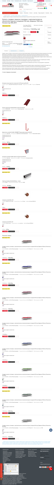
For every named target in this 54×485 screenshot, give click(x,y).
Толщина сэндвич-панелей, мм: (8, 253)
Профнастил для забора (20, 452)
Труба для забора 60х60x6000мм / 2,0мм (11, 181)
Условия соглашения (6, 456)
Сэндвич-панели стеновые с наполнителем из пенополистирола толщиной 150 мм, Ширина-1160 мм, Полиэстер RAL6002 (26, 375)
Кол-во (24, 31)
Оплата (12, 0)
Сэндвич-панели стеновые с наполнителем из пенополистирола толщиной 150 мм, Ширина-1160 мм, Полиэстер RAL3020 (26, 324)
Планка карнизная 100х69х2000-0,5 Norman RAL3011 (13, 107)
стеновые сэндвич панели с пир (37, 442)
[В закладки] (48, 25)
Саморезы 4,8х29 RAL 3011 (8, 199)
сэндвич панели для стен (39, 441)
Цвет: (3, 86)
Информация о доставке (7, 453)
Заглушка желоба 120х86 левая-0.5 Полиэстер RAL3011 (14, 156)
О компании (4, 0)
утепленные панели (5, 443)
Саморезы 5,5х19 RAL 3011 (7, 221)
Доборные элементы (32, 454)
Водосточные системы (32, 456)
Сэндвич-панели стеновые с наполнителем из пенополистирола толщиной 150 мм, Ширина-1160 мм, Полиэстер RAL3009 (26, 247)
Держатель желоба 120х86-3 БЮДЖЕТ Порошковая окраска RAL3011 (17, 132)
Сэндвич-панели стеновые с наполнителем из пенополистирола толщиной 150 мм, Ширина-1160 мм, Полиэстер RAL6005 (26, 400)
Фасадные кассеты (31, 453)
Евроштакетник (31, 451)
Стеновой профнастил (19, 453)
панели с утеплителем (13, 443)
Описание (6, 50)
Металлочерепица (19, 457)
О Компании (26, 12)
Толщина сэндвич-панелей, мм (29, 40)
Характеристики (14, 50)
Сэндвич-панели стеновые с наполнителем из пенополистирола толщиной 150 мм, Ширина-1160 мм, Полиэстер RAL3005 (26, 298)
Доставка (8, 0)
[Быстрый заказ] (37, 32)
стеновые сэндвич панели (20, 441)
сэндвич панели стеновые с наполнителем (25, 443)
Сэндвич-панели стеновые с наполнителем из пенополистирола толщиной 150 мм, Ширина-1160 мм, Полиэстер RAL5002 (26, 273)
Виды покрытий (30, 0)
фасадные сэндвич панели (38, 443)
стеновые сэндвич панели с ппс (26, 442)
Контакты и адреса (41, 0)
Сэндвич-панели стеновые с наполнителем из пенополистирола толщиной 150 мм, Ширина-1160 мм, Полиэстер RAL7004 (26, 426)
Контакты (47, 12)
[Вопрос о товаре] (45, 25)
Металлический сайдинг (32, 452)
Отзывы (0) (21, 50)
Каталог (31, 12)
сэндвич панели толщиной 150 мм (9, 441)
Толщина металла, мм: (6, 88)
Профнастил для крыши (20, 451)
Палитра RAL (25, 0)
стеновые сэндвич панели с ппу (14, 442)
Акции (51, 12)
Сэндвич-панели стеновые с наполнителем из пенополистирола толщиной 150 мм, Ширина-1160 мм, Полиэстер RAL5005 (26, 349)
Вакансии (40, 2)
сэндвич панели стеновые (29, 441)
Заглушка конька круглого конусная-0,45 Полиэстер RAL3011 (15, 83)
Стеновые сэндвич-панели (20, 456)
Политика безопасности (7, 454)
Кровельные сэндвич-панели (21, 454)
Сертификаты (36, 2)
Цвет (24, 36)
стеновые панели (47, 442)
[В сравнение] (50, 25)
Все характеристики (6, 45)
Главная (21, 12)
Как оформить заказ (18, 0)
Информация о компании (7, 452)
